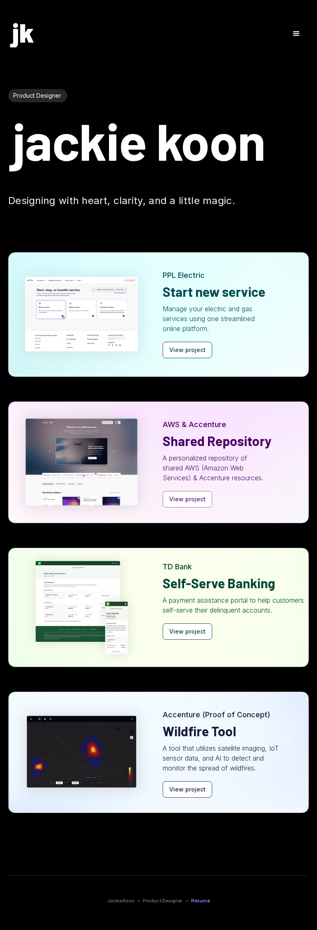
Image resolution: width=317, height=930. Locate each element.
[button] (296, 33)
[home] (21, 34)
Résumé (200, 900)
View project (187, 349)
